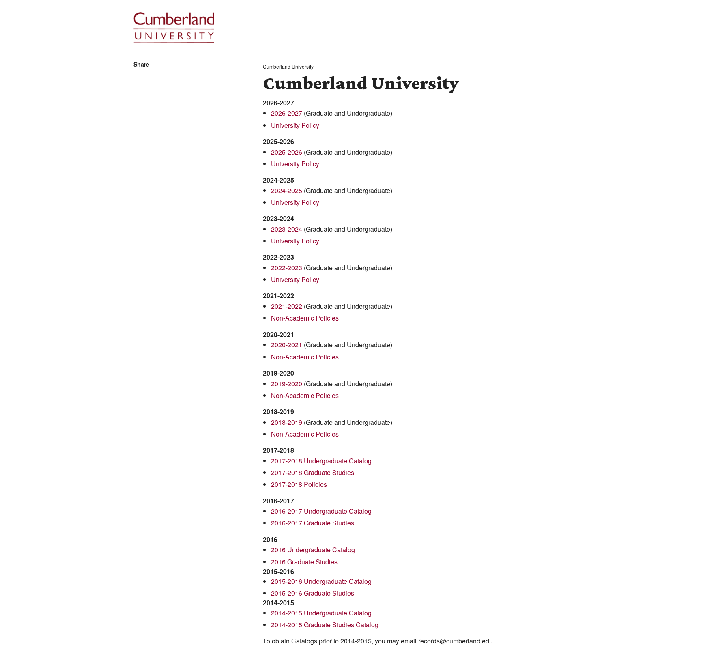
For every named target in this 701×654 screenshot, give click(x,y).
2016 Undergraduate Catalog (313, 549)
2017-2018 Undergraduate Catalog (321, 460)
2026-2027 (286, 113)
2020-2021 (286, 344)
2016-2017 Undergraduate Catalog (321, 511)
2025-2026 (286, 152)
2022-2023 (286, 267)
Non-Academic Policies (305, 318)
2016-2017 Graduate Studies (312, 522)
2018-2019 (286, 422)
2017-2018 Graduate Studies (312, 472)
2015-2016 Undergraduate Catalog (321, 581)
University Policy (295, 125)
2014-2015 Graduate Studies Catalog (324, 624)
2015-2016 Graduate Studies (312, 593)
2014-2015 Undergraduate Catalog (321, 612)
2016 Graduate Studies (304, 561)
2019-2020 (286, 383)
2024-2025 (286, 190)
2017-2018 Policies (299, 484)
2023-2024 (286, 229)
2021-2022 (286, 306)
